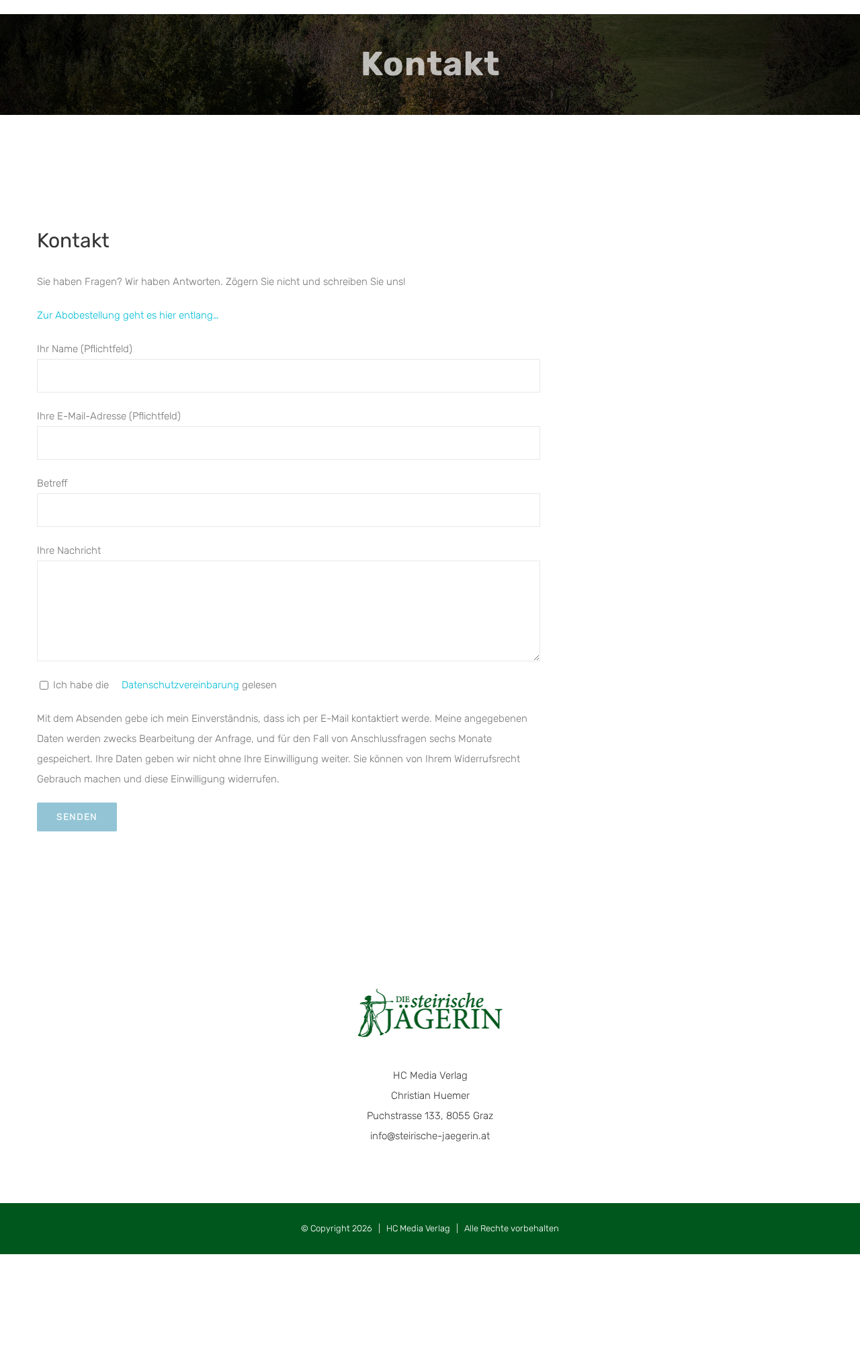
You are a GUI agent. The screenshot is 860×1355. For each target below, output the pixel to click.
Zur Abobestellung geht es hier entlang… (127, 315)
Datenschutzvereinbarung (179, 685)
